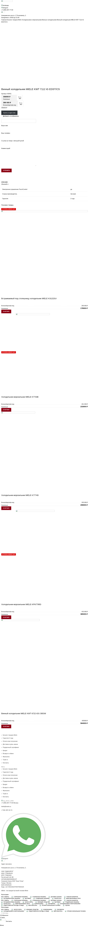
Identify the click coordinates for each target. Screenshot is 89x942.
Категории (5, 894)
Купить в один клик (9, 113)
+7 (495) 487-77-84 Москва (9, 803)
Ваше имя (4, 125)
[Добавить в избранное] (3, 295)
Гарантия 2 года (21, 733)
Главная (4, 20)
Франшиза (65, 733)
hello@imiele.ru (6, 806)
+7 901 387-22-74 (6, 810)
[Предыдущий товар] (83, 24)
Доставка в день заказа (49, 733)
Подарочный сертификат (11, 747)
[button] (6, 311)
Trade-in (5, 759)
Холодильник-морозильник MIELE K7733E (20, 397)
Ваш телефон (5, 133)
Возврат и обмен (8, 753)
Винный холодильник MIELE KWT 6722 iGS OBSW (23, 713)
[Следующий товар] (87, 24)
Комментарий (5, 148)
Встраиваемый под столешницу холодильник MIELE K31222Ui (28, 298)
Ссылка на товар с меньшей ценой (12, 141)
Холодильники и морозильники (32, 20)
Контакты (72, 733)
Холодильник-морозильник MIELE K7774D (20, 495)
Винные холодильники (49, 20)
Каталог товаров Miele (14, 20)
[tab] (4, 182)
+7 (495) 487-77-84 (7, 10)
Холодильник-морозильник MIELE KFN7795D (21, 604)
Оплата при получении (34, 733)
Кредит (59, 733)
